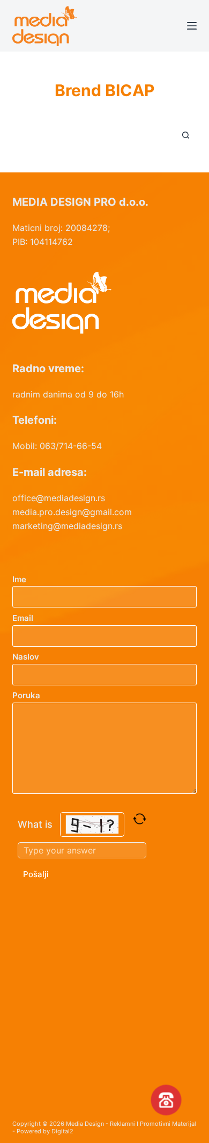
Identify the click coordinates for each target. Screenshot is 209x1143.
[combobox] (94, 135)
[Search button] (186, 135)
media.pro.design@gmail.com (72, 512)
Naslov (25, 657)
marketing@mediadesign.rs (67, 525)
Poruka (26, 695)
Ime (19, 579)
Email (22, 618)
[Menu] (192, 26)
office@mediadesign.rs (58, 498)
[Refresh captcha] (139, 819)
